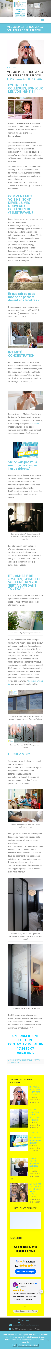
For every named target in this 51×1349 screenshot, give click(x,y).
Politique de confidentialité (28, 1345)
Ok (14, 1345)
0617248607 (26, 1321)
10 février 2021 (36, 79)
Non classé (11, 67)
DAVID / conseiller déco (18, 79)
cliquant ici (34, 423)
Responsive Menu (42, 20)
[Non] (48, 1340)
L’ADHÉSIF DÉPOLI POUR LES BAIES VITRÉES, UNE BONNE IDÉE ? (24, 1061)
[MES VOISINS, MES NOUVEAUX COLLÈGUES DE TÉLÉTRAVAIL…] (25, 52)
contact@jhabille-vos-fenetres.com (26, 1325)
